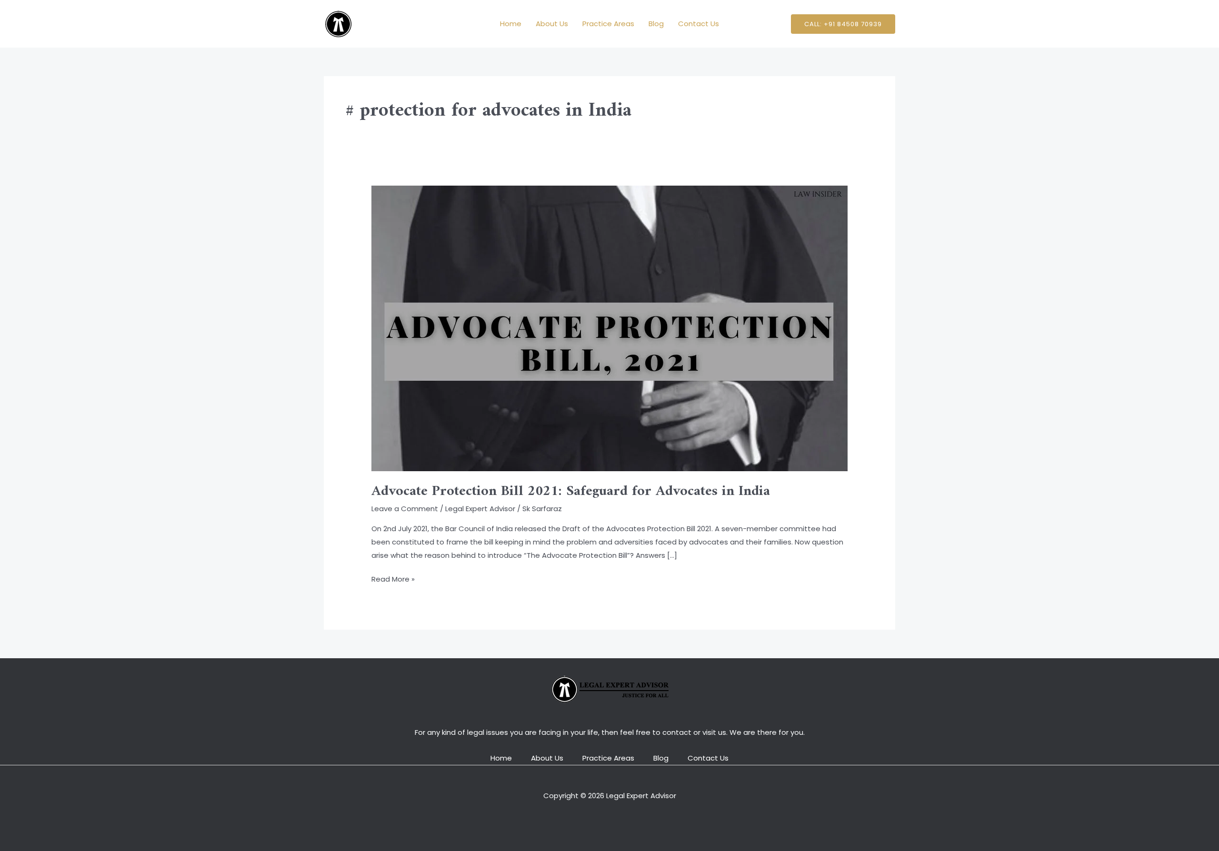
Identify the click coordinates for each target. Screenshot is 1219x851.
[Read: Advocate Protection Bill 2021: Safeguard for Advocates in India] (609, 328)
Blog (656, 24)
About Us (552, 24)
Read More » (393, 578)
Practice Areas (608, 24)
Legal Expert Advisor (480, 509)
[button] (843, 24)
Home (510, 24)
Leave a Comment (404, 509)
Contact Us (698, 24)
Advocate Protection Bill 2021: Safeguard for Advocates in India (570, 491)
